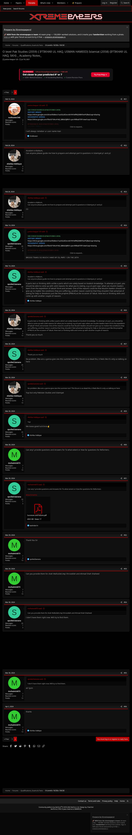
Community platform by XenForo (59, 807)
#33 (125, 569)
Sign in (7, 37)
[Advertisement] (66, 181)
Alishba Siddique (14, 164)
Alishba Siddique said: (36, 198)
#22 (125, 145)
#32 (125, 535)
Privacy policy (107, 801)
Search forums (18, 8)
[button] (11, 3)
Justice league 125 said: (36, 105)
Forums (31, 3)
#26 (125, 310)
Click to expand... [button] (76, 127)
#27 (125, 344)
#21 (125, 99)
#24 (125, 225)
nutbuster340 (14, 117)
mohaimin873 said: (35, 484)
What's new (45, 3)
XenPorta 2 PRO (56, 809)
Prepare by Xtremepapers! (17, 29)
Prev (7, 92)
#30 (125, 445)
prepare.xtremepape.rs (55, 37)
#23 (125, 192)
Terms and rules (94, 801)
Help (116, 801)
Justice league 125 (11, 59)
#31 (125, 478)
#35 (125, 673)
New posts (7, 8)
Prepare (77, 3)
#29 (125, 411)
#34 (125, 602)
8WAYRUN (78, 809)
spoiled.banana (14, 243)
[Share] (121, 99)
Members (61, 3)
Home (6, 3)
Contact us (82, 801)
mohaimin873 (14, 463)
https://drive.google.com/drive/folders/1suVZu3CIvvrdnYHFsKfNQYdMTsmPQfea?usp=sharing (64, 114)
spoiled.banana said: (35, 316)
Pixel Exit (90, 807)
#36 (125, 706)
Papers (19, 3)
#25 (125, 266)
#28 (125, 377)
